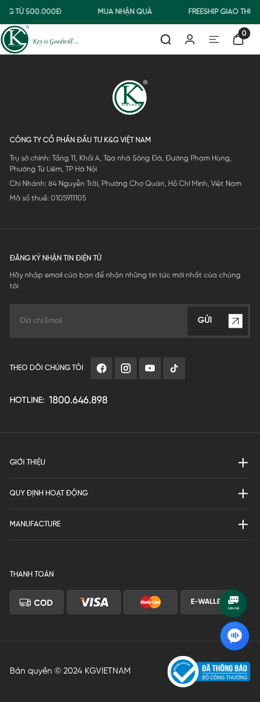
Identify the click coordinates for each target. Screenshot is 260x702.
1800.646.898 (78, 401)
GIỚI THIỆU (27, 462)
